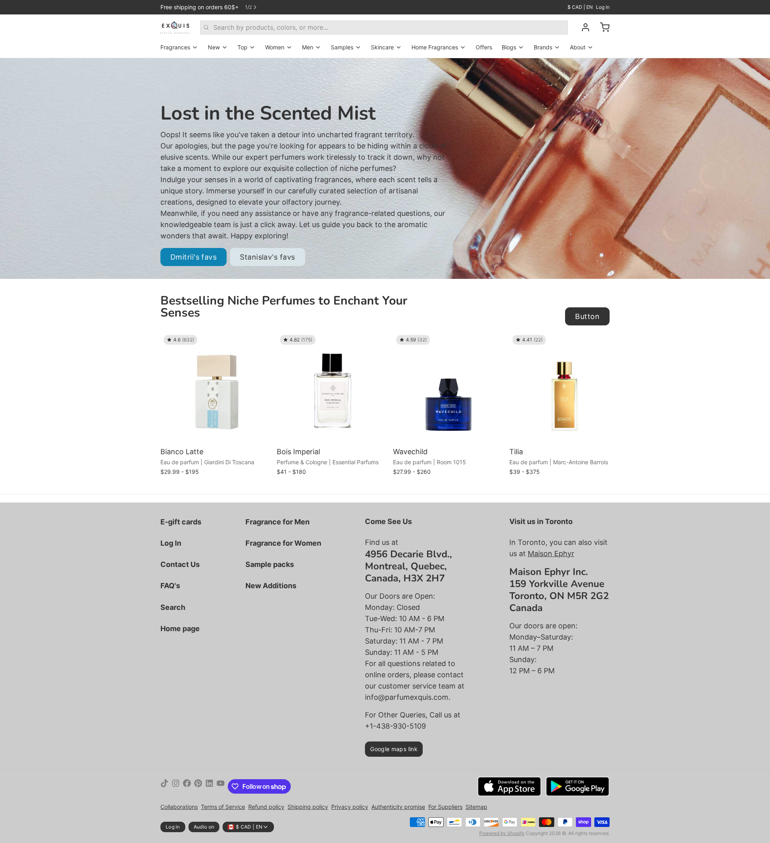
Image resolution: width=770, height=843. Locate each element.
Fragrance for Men (277, 522)
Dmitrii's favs (193, 257)
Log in (603, 7)
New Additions (270, 585)
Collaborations (179, 806)
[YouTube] (221, 786)
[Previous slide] (575, 344)
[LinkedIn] (209, 786)
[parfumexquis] (175, 27)
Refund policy (266, 806)
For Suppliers (445, 806)
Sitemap (476, 806)
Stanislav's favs (267, 257)
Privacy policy (349, 806)
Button (587, 316)
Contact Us (180, 564)
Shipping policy (308, 806)
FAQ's (170, 585)
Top (242, 47)
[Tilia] (565, 388)
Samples (342, 47)
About (578, 47)
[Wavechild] (449, 388)
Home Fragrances (434, 47)
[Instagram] (176, 786)
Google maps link (393, 748)
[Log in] (582, 27)
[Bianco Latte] (216, 388)
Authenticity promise (398, 806)
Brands (543, 47)
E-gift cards (180, 522)
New (214, 47)
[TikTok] (164, 786)
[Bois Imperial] (333, 388)
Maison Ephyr (551, 553)
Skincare (382, 47)
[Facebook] (187, 786)
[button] (216, 432)
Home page (180, 628)
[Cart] (602, 27)
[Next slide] (600, 344)
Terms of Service (223, 806)
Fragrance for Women (283, 543)
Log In (170, 543)
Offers (484, 47)
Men (307, 47)
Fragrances (175, 47)
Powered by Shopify (502, 833)
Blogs (509, 47)
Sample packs (269, 564)
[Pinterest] (198, 786)
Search (172, 607)
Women (274, 47)
